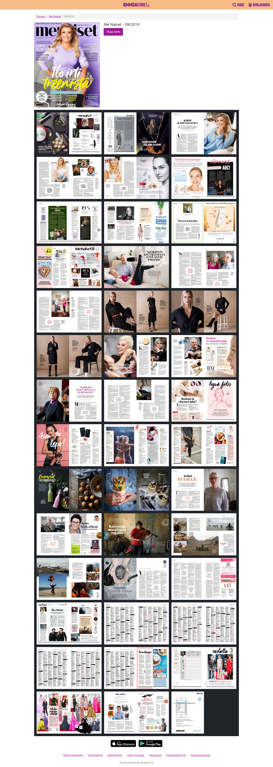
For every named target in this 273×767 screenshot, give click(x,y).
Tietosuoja (155, 755)
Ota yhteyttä (95, 755)
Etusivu (41, 16)
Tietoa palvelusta (73, 755)
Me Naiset (55, 16)
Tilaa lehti (113, 32)
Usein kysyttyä (135, 755)
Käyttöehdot (114, 755)
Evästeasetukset (200, 755)
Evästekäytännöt (176, 755)
